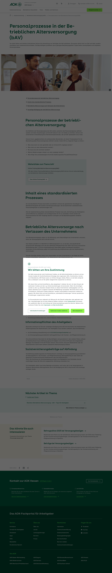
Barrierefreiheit (58, 305)
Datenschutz (71, 301)
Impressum (47, 305)
